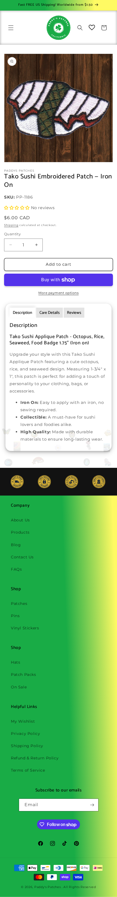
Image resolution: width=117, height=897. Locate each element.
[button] (11, 28)
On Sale (19, 687)
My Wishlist (23, 721)
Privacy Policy (25, 733)
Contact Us (22, 557)
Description (22, 312)
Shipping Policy (27, 745)
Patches (19, 603)
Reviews (74, 312)
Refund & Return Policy (35, 758)
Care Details (49, 312)
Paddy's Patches (47, 887)
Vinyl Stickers (25, 628)
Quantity (12, 234)
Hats (15, 662)
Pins (15, 615)
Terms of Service (28, 770)
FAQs (16, 569)
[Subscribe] (92, 805)
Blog (16, 544)
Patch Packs (23, 674)
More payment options (58, 293)
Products (20, 532)
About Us (20, 520)
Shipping (11, 225)
